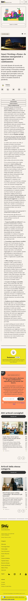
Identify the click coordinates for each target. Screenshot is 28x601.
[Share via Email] (25, 89)
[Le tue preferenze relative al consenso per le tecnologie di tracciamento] (25, 598)
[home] (8, 2)
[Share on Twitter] (13, 89)
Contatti (3, 582)
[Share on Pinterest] (19, 89)
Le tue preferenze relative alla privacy (14, 597)
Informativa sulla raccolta (8, 599)
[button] (26, 2)
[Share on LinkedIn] (8, 89)
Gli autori (3, 584)
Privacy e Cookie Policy (6, 586)
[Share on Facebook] (2, 89)
